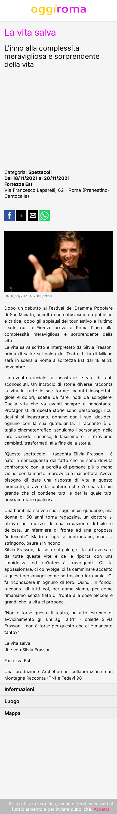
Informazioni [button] (19, 689)
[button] (9, 215)
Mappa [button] (12, 713)
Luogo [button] (12, 701)
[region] (58, 118)
